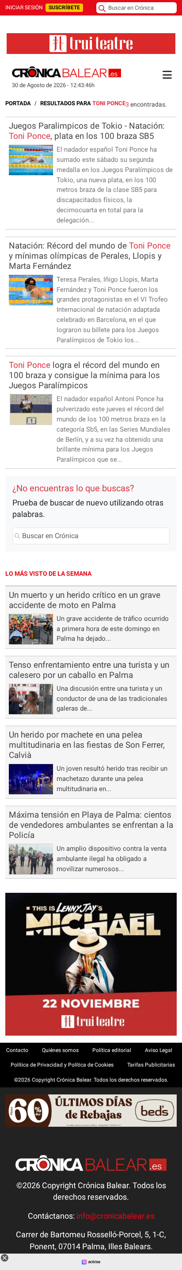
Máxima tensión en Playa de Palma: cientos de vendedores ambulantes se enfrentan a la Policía (91, 825)
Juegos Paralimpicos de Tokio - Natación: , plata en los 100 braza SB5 (87, 131)
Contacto (17, 1050)
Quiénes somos (60, 1050)
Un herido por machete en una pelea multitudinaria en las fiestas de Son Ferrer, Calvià (87, 745)
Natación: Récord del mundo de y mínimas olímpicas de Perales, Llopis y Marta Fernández (90, 256)
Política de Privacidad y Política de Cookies (62, 1065)
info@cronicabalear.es (115, 1216)
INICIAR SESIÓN (24, 7)
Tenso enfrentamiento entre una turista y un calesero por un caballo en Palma (89, 670)
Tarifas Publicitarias (151, 1065)
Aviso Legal (158, 1050)
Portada (18, 103)
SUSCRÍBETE (64, 7)
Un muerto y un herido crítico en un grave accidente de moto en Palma (84, 600)
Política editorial (111, 1050)
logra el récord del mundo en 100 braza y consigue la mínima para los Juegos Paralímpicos (84, 375)
